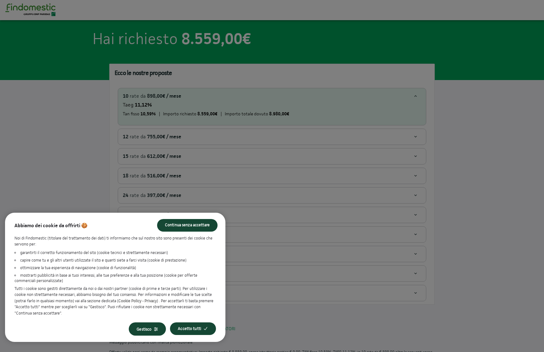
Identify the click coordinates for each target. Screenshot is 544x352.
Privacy (150, 300)
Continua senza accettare (187, 225)
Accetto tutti (189, 328)
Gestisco (144, 329)
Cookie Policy (129, 300)
